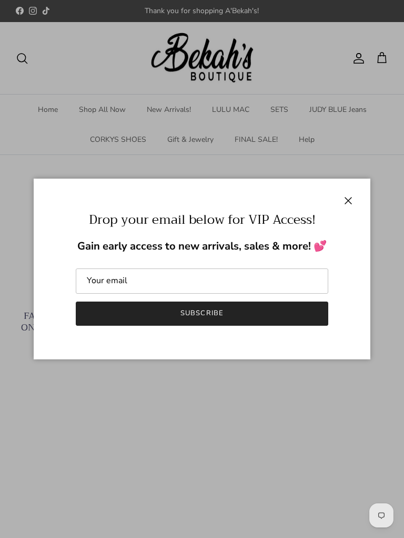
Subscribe (201, 313)
